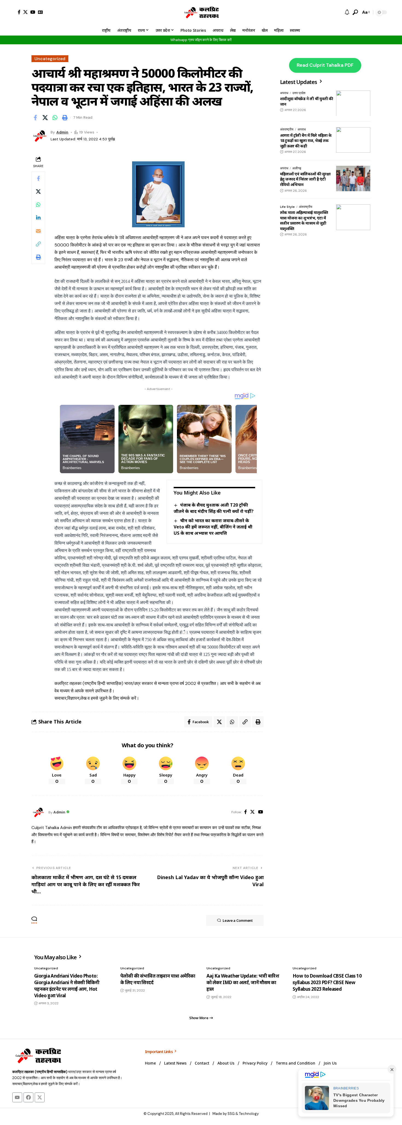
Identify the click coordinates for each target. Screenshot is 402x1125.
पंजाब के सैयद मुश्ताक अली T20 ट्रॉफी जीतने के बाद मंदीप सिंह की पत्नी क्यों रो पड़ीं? (214, 508)
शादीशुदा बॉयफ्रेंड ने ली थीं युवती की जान (306, 101)
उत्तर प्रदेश (298, 93)
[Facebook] (19, 12)
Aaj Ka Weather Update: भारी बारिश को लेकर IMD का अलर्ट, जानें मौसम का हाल (242, 982)
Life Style (287, 207)
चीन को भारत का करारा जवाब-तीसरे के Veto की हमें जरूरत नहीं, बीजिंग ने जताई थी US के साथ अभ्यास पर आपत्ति (213, 527)
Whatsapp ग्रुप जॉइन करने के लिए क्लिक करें (201, 39)
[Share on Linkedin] (38, 217)
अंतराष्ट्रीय (286, 129)
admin (62, 132)
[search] (355, 12)
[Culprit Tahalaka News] (201, 12)
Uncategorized (49, 59)
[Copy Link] (38, 244)
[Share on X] (45, 117)
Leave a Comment (238, 920)
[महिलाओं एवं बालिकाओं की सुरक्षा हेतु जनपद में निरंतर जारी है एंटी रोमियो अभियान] (353, 178)
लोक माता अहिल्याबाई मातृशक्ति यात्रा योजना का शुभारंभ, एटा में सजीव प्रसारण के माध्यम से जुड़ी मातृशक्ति (304, 220)
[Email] (38, 230)
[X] (25, 12)
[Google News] (40, 12)
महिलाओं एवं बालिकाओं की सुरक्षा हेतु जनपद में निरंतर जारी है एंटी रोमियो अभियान (305, 179)
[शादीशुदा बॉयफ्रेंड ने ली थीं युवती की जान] (353, 103)
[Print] (65, 117)
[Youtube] (17, 1097)
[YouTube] (33, 12)
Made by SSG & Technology (235, 1113)
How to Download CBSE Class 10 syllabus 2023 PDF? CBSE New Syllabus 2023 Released (327, 982)
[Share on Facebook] (35, 117)
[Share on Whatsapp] (55, 117)
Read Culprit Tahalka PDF (325, 65)
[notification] (347, 12)
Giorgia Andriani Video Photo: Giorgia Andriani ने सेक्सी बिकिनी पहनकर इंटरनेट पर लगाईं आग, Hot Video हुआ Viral (67, 985)
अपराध (284, 93)
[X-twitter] (40, 1097)
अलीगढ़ (296, 168)
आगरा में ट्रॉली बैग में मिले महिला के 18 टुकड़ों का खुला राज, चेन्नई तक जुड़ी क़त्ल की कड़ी (305, 140)
